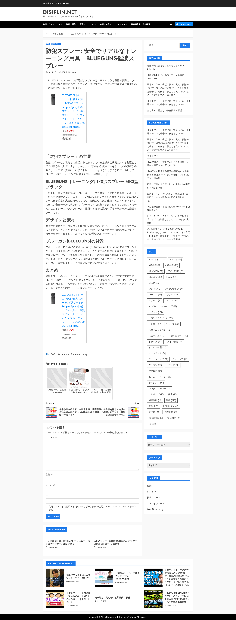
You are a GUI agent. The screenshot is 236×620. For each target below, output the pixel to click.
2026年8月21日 (122, 583)
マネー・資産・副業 (67, 24)
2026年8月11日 (102, 601)
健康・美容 (104, 24)
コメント (51, 437)
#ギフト (176, 259)
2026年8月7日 (171, 606)
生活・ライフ (48, 24)
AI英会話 (171, 265)
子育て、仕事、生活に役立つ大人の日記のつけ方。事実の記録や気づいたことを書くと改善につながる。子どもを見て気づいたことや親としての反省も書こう (177, 579)
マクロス (155, 370)
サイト (49, 495)
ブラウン (155, 365)
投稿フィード (153, 497)
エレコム (171, 300)
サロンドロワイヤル (161, 318)
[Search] (171, 24)
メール (50, 485)
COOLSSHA (175, 271)
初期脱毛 (155, 400)
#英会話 (155, 265)
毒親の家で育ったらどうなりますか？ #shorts (78, 576)
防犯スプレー (55, 44)
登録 (149, 485)
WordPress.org (155, 509)
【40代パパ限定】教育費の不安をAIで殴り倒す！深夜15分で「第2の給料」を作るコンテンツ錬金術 (168, 175)
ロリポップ (156, 394)
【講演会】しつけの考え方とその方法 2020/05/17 (127, 576)
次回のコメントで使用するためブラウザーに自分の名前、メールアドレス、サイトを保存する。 (92, 508)
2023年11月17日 (62, 72)
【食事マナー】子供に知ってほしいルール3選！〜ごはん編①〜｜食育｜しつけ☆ (79, 597)
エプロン (155, 300)
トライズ (155, 341)
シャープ (172, 324)
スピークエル (157, 335)
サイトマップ (121, 24)
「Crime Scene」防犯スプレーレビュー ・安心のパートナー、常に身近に (68, 542)
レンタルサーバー (159, 388)
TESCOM (155, 294)
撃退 (47, 44)
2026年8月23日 (73, 581)
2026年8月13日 (73, 606)
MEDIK (154, 282)
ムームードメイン (160, 376)
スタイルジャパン (160, 329)
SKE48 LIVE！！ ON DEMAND (166, 288)
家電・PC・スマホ (88, 24)
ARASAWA (156, 271)
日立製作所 (170, 406)
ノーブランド (157, 353)
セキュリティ (179, 335)
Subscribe (186, 24)
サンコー (155, 324)
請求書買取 (156, 417)
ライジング (156, 382)
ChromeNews (126, 616)
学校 (171, 400)
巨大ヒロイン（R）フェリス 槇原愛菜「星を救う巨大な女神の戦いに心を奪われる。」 (167, 197)
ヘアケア (172, 365)
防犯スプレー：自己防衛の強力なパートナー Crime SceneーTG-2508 (117, 542)
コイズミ (156, 312)
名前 (49, 474)
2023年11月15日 (100, 547)
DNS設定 (155, 277)
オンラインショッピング (163, 306)
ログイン (151, 491)
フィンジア (180, 359)
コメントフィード (156, 503)
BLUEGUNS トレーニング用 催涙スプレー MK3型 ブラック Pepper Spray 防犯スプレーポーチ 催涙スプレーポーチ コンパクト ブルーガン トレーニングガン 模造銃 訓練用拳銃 (73, 111)
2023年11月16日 (53, 547)
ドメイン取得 (173, 341)
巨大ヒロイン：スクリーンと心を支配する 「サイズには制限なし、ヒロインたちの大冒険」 (168, 219)
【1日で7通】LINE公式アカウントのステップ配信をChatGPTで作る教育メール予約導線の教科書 (177, 597)
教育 (154, 406)
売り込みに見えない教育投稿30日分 (164, 110)
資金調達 (173, 417)
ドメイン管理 (157, 347)
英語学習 (170, 412)
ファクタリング (158, 359)
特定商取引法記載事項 (140, 24)
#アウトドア (157, 259)
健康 (172, 394)
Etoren (171, 277)
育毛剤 (154, 412)
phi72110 (50, 72)
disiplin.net (60, 12)
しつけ (172, 294)
